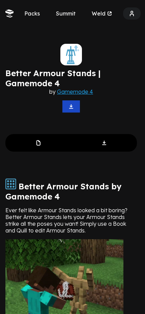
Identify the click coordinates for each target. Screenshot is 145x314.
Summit (66, 13)
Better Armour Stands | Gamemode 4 (52, 78)
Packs (32, 13)
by (71, 91)
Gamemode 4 (75, 91)
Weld (99, 13)
